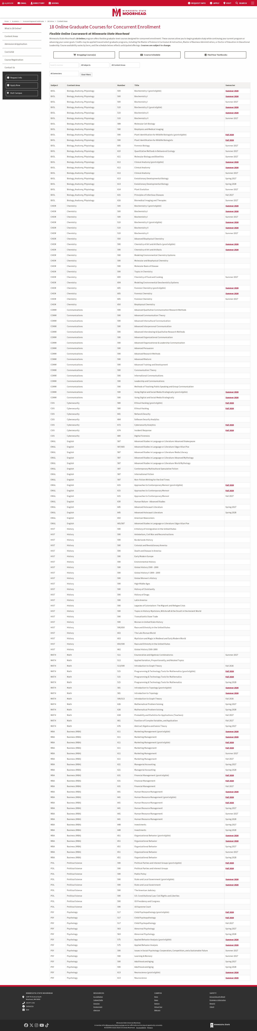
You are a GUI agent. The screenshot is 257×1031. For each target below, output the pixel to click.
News (156, 1000)
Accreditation (98, 997)
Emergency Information (218, 1000)
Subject (54, 85)
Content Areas (11, 36)
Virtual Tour (158, 1007)
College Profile (98, 1000)
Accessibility (141, 1028)
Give (27, 1009)
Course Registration (14, 59)
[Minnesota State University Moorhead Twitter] (31, 1025)
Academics (15, 21)
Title (136, 85)
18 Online (50, 21)
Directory (96, 1004)
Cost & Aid (9, 51)
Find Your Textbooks (217, 54)
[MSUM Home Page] (128, 12)
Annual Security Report (217, 997)
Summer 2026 (232, 90)
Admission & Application (16, 44)
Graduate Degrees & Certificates (33, 21)
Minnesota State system (115, 1025)
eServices (96, 1010)
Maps (156, 997)
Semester (230, 85)
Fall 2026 (230, 134)
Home (7, 21)
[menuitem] (7, 3)
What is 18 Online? (13, 28)
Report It (212, 1004)
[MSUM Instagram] (36, 1025)
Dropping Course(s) (86, 54)
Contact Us (10, 67)
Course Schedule (152, 54)
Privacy (150, 1028)
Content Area (73, 85)
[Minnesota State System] (220, 1025)
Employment (97, 1007)
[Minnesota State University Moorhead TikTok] (47, 1025)
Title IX (212, 1007)
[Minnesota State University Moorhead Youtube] (41, 1025)
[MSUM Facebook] (26, 1025)
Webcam (157, 1010)
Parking (156, 1004)
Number (121, 85)
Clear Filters (86, 74)
